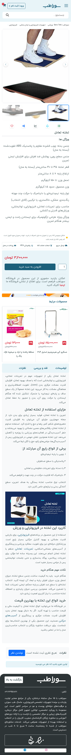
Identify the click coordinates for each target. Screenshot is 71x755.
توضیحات (60, 368)
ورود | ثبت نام (17, 5)
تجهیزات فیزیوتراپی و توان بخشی (32, 25)
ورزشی (50, 25)
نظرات (22, 368)
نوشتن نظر (17, 653)
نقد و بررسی (41, 368)
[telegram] (25, 750)
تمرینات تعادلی (24, 549)
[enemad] (40, 740)
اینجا (62, 285)
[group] (52, 334)
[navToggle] (65, 6)
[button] (6, 64)
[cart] (4, 6)
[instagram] (46, 750)
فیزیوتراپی (13, 25)
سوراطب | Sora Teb (61, 25)
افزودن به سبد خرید (30, 267)
